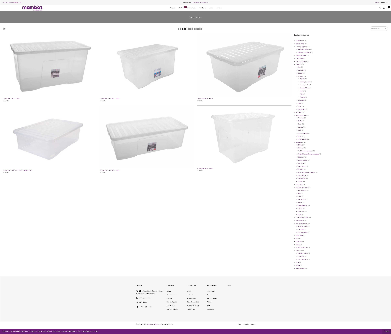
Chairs (299, 124)
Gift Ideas (298, 112)
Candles (300, 121)
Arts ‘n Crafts (171, 305)
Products (181, 8)
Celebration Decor (301, 55)
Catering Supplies (301, 46)
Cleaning (300, 76)
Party (299, 106)
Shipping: (377, 2)
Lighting (300, 127)
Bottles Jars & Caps (303, 49)
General (298, 64)
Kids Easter (299, 184)
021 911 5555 (6, 2)
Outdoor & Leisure (301, 223)
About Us (246, 324)
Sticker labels (301, 178)
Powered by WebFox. (167, 324)
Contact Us (190, 295)
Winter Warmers (300, 268)
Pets (297, 238)
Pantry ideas (299, 235)
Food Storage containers (305, 151)
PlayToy (300, 208)
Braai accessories (302, 226)
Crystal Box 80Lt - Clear (205, 168)
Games (300, 202)
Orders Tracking (212, 298)
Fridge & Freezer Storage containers (308, 154)
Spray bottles (301, 109)
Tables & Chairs (302, 139)
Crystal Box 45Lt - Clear (205, 98)
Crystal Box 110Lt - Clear (11, 98)
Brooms (302, 79)
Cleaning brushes (305, 82)
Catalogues (210, 309)
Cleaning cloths (304, 85)
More (211, 8)
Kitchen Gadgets (302, 160)
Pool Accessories (302, 232)
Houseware (299, 142)
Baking (300, 145)
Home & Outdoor (301, 115)
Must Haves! (202, 8)
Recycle (298, 244)
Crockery (300, 148)
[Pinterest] (150, 306)
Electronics (301, 100)
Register (189, 291)
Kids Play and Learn (302, 187)
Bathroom (300, 118)
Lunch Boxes (301, 166)
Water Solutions (302, 259)
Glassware (301, 157)
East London (202, 2)
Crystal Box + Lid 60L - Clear (109, 98)
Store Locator (192, 8)
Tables (299, 136)
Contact (218, 8)
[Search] (380, 8)
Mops (301, 91)
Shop (239, 324)
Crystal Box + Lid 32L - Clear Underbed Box (17, 170)
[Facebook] (137, 306)
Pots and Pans (302, 175)
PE (207, 2)
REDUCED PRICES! (302, 247)
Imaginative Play (303, 205)
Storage (298, 250)
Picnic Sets (299, 241)
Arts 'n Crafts (301, 190)
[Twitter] (142, 306)
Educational (301, 199)
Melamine (300, 169)
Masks (299, 103)
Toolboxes (301, 256)
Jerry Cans (301, 229)
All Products (299, 40)
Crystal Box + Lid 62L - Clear (109, 170)
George (197, 2)
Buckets (300, 73)
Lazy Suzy (301, 163)
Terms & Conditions (193, 302)
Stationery (301, 211)
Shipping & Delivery (193, 305)
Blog (208, 305)
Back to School (300, 43)
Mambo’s (172, 8)
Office (299, 130)
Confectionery (300, 58)
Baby (299, 193)
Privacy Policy (191, 309)
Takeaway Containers (304, 52)
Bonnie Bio (301, 70)
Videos (209, 302)
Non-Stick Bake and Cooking (306, 172)
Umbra (298, 265)
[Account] (384, 8)
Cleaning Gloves (304, 88)
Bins (299, 67)
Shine (301, 94)
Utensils (300, 181)
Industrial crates (302, 253)
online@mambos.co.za (15, 2)
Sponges (302, 97)
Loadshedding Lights (302, 217)
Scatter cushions (302, 133)
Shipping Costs (191, 298)
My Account (210, 295)
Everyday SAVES (301, 61)
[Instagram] (146, 306)
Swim (297, 262)
